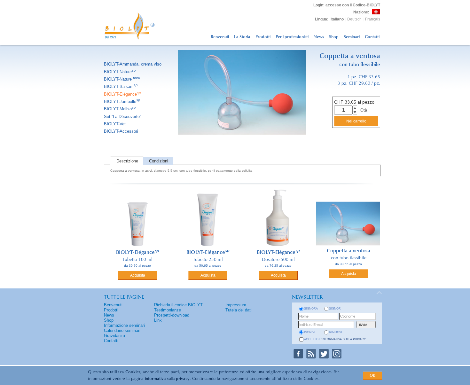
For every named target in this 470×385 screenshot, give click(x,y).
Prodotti (262, 37)
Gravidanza (114, 335)
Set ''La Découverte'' (122, 116)
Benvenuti (220, 37)
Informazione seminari (124, 325)
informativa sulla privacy (167, 379)
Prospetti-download (171, 315)
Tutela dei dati (238, 310)
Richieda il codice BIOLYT (178, 304)
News (319, 37)
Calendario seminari (122, 330)
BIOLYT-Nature (120, 71)
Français (372, 19)
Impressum (235, 304)
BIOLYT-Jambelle (122, 101)
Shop (334, 37)
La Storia (242, 37)
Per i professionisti (292, 37)
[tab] (126, 161)
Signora (311, 308)
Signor (335, 308)
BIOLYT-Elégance (122, 94)
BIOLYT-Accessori (121, 131)
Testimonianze (167, 310)
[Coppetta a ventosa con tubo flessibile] (242, 142)
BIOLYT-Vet (115, 124)
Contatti (372, 37)
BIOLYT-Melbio (120, 108)
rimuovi (335, 332)
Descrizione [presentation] (127, 161)
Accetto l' (335, 339)
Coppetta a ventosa (348, 251)
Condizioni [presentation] (158, 161)
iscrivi (309, 332)
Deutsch (354, 19)
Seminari (352, 37)
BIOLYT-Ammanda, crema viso (132, 64)
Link (158, 320)
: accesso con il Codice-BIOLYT (346, 5)
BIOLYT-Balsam (120, 86)
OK (372, 376)
